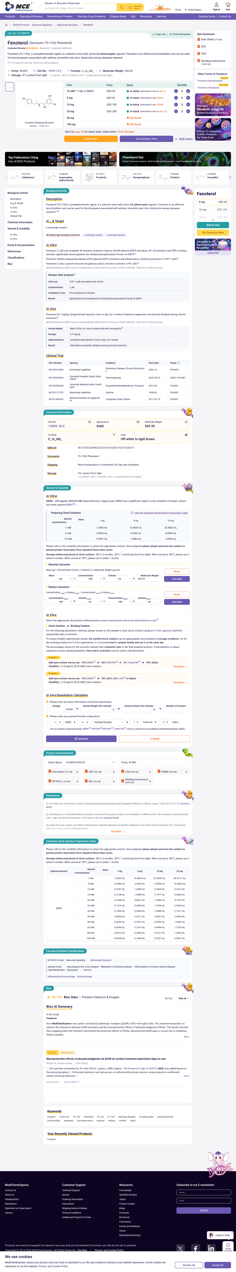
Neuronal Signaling (42, 25)
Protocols (124, 1212)
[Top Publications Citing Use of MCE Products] (61, 165)
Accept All (217, 1265)
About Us (9, 1194)
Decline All (189, 1265)
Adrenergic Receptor (67, 25)
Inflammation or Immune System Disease (154, 966)
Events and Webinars (129, 1226)
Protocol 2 (53, 673)
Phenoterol (88, 1117)
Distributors (11, 1203)
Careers (9, 1212)
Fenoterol (88, 25)
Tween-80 (132, 662)
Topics (122, 1199)
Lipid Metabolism (56, 970)
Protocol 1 (53, 657)
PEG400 (107, 728)
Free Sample (125, 1190)
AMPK (133, 250)
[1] (56, 211)
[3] (57, 317)
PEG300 (111, 662)
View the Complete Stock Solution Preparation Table (161, 513)
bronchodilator (53, 1121)
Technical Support (71, 1190)
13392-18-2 (54, 70)
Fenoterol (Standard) (208, 87)
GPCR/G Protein (21, 25)
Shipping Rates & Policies (74, 1208)
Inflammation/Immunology (61, 976)
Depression (72, 970)
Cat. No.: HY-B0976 (18, 33)
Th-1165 (76, 1117)
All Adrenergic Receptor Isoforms (63, 235)
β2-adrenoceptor (146, 1117)
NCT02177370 (56, 392)
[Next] (230, 177)
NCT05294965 (56, 377)
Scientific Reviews (128, 1194)
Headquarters (12, 1199)
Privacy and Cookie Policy (109, 1250)
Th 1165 (111, 1117)
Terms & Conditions (71, 1212)
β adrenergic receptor (116, 235)
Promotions (125, 1221)
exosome (101, 1121)
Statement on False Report (18, 1208)
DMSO (69, 504)
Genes (122, 1230)
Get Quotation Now (213, 232)
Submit (204, 1210)
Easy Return (68, 1203)
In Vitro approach (163, 630)
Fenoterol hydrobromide (210, 80)
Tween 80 (119, 728)
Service (65, 1194)
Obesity (87, 970)
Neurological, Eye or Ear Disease (83, 966)
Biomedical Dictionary (130, 1235)
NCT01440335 (56, 399)
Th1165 (100, 1117)
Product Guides (127, 1203)
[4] (138, 263)
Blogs (122, 1208)
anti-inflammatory (85, 1121)
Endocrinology (84, 976)
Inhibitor (111, 1121)
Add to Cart (212, 225)
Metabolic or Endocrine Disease (116, 966)
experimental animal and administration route (132, 620)
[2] (58, 211)
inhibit (132, 1121)
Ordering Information (72, 1199)
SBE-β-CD (118, 678)
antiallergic (69, 1121)
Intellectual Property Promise (76, 1217)
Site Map (82, 1250)
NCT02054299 (56, 385)
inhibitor (122, 1121)
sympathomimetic (165, 1117)
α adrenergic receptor (93, 235)
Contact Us (10, 1190)
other (77, 57)
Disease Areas (55, 966)
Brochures (124, 1217)
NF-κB (152, 250)
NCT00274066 (56, 369)
